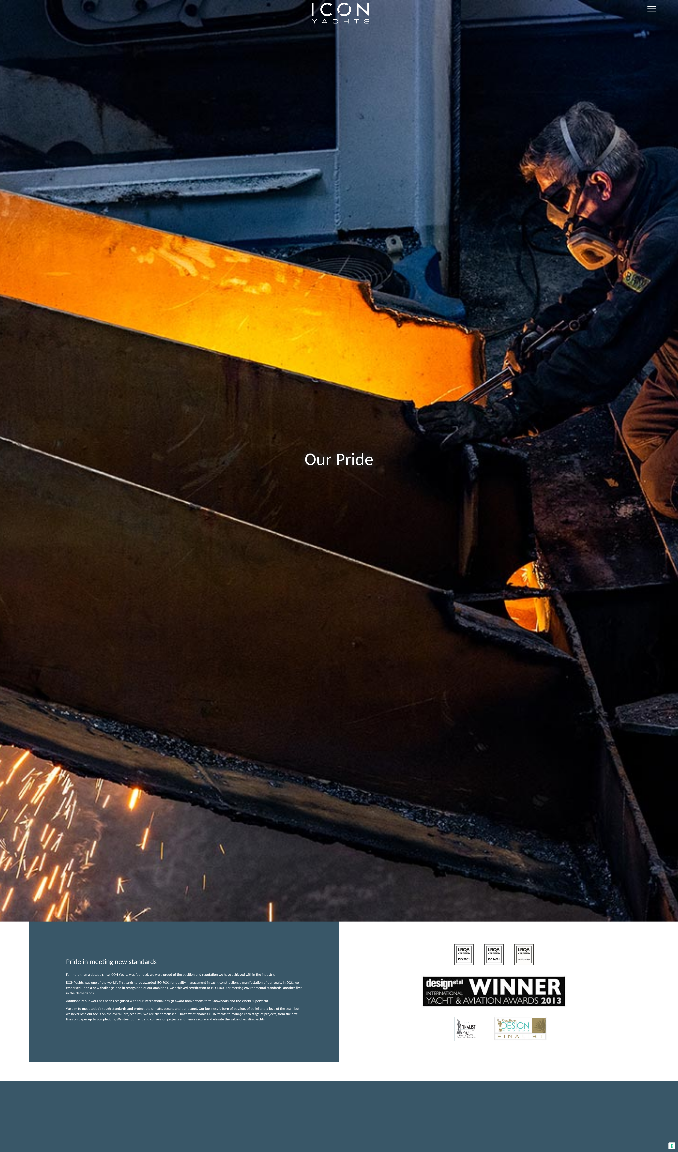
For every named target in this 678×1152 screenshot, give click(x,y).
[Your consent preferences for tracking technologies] (671, 1145)
